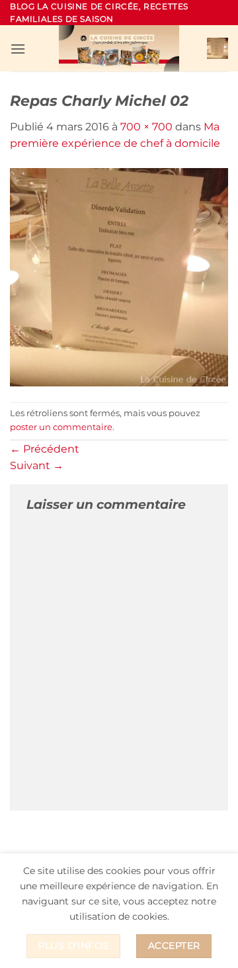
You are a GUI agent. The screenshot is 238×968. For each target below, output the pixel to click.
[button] (18, 48)
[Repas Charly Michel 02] (119, 276)
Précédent (44, 449)
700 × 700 (146, 126)
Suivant (36, 465)
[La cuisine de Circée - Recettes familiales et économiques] (119, 48)
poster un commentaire (61, 427)
